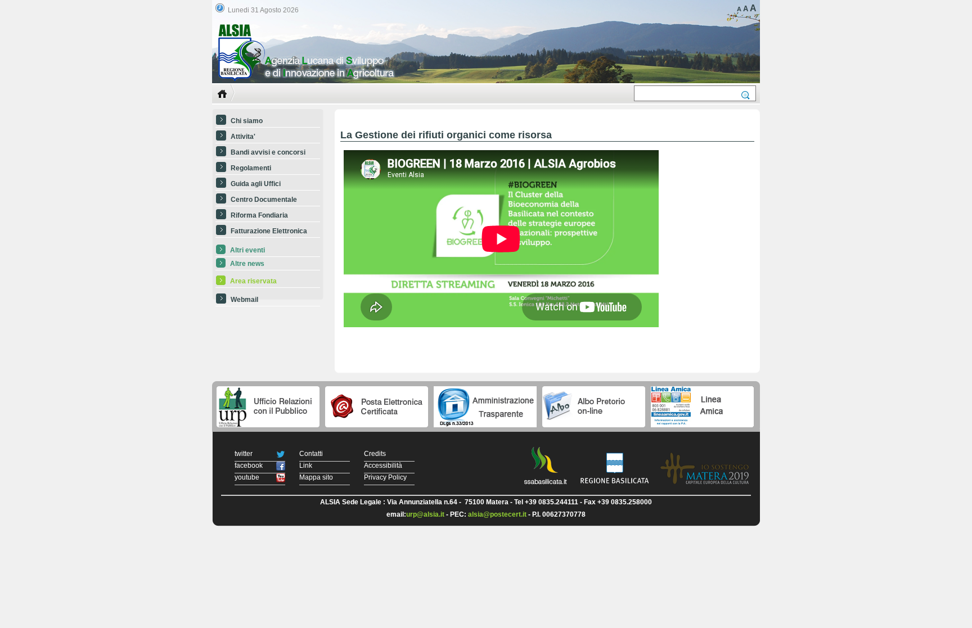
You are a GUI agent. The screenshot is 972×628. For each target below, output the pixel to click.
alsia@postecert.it (497, 514)
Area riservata (253, 281)
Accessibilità (383, 465)
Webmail (244, 300)
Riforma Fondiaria (259, 215)
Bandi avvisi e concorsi (268, 152)
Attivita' (243, 137)
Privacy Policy (385, 477)
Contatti (311, 454)
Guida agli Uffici (256, 184)
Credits (375, 454)
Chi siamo (247, 121)
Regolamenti (251, 168)
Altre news (247, 264)
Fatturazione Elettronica (269, 231)
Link (305, 465)
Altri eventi (247, 250)
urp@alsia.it (425, 514)
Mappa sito (316, 477)
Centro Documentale (264, 200)
